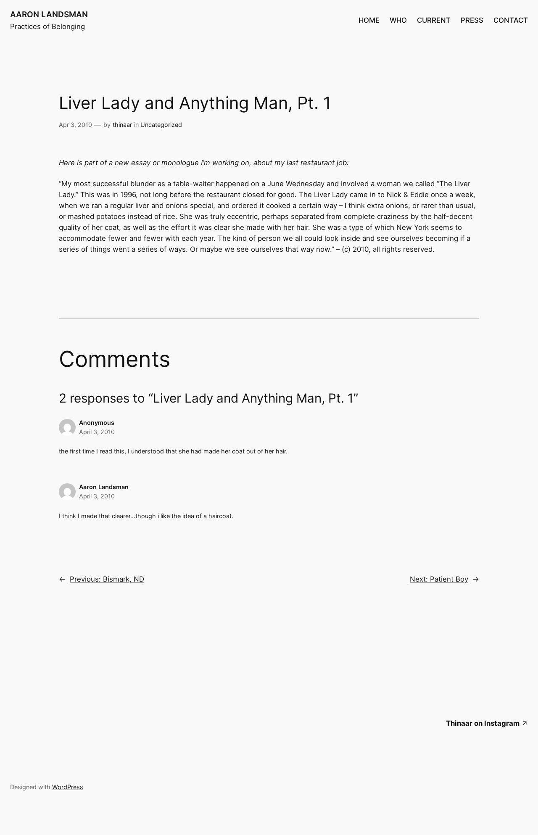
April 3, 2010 (97, 431)
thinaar (122, 124)
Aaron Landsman (104, 486)
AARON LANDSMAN (49, 14)
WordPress (67, 786)
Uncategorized (161, 124)
